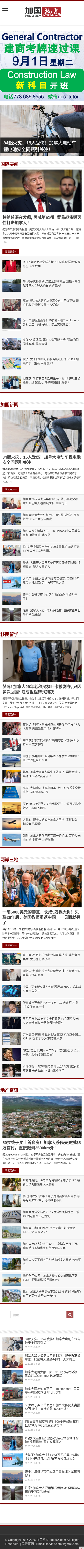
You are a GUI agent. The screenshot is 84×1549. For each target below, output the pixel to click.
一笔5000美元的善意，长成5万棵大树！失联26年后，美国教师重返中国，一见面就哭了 (41, 917)
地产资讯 (9, 1090)
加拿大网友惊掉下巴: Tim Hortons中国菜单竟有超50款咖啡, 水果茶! (52, 1390)
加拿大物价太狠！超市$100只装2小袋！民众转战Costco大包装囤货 (52, 1373)
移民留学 (9, 634)
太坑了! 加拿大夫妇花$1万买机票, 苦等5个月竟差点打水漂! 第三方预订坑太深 (52, 1456)
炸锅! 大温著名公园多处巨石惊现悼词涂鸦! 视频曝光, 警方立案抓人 (51, 1440)
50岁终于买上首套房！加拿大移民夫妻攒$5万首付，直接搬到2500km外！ (52, 1406)
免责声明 (28, 1544)
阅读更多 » (11, 251)
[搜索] (69, 1314)
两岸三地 (9, 859)
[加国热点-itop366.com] (42, 10)
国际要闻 (9, 164)
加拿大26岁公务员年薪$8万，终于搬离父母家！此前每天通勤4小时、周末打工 (52, 1357)
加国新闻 (9, 404)
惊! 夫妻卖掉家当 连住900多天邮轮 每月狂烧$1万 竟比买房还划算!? (52, 1423)
